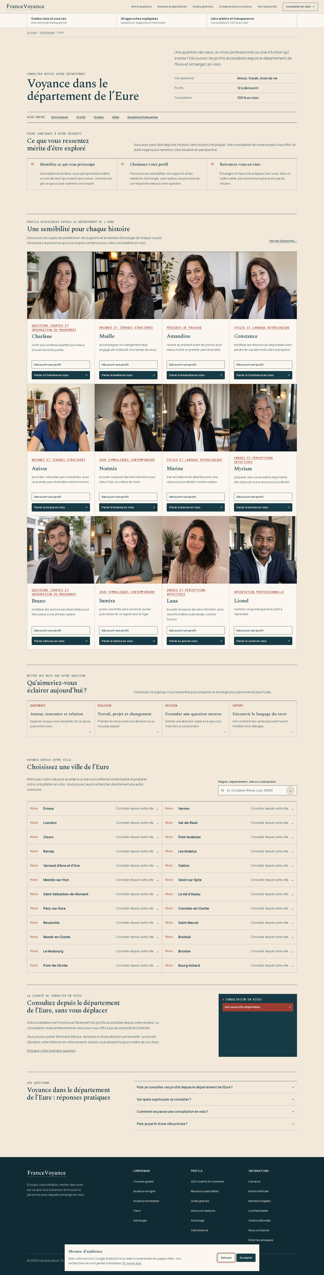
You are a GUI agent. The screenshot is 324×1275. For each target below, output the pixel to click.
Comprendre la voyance (235, 6)
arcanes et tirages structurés (126, 327)
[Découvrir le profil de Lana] (196, 550)
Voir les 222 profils (283, 241)
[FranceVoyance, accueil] (25, 7)
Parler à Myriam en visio (263, 508)
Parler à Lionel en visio (263, 642)
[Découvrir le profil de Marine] (196, 417)
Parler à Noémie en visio (128, 508)
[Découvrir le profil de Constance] (263, 285)
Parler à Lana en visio (196, 642)
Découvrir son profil (47, 365)
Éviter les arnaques (260, 1240)
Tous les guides (143, 1181)
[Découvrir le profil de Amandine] (196, 285)
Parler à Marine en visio (196, 508)
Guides (99, 117)
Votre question (141, 6)
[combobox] (255, 790)
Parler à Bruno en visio (61, 642)
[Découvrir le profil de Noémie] (128, 417)
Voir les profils (267, 6)
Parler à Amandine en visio (196, 376)
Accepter (246, 1258)
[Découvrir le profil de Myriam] (263, 417)
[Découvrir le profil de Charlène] (60, 285)
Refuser (226, 1258)
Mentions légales (259, 1201)
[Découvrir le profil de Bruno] (60, 550)
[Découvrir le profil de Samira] (128, 550)
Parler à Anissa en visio (61, 508)
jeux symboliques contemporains (127, 460)
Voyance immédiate (146, 1201)
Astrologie (140, 1220)
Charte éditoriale (259, 1220)
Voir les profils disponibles (257, 1008)
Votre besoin (59, 117)
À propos (254, 1181)
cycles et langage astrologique (262, 327)
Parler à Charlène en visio (61, 376)
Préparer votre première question (51, 1051)
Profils (81, 117)
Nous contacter (258, 1230)
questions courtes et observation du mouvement (54, 328)
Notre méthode (258, 1191)
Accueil (32, 32)
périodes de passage (184, 327)
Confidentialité (258, 1211)
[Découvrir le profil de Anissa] (60, 417)
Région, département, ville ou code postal (247, 782)
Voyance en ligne (144, 1191)
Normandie (47, 32)
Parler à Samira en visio (128, 642)
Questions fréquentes (142, 117)
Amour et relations (203, 1211)
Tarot (137, 1211)
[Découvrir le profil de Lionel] (263, 550)
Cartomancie (199, 1230)
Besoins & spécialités (172, 6)
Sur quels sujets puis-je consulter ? (164, 1099)
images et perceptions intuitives (253, 460)
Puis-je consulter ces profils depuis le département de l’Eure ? (185, 1087)
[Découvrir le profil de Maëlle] (128, 285)
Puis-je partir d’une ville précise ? (162, 1124)
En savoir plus (132, 1263)
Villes (115, 117)
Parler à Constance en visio (263, 376)
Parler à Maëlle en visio (128, 376)
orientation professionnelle (259, 592)
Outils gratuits (203, 6)
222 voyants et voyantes (207, 1181)
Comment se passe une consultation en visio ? (172, 1111)
